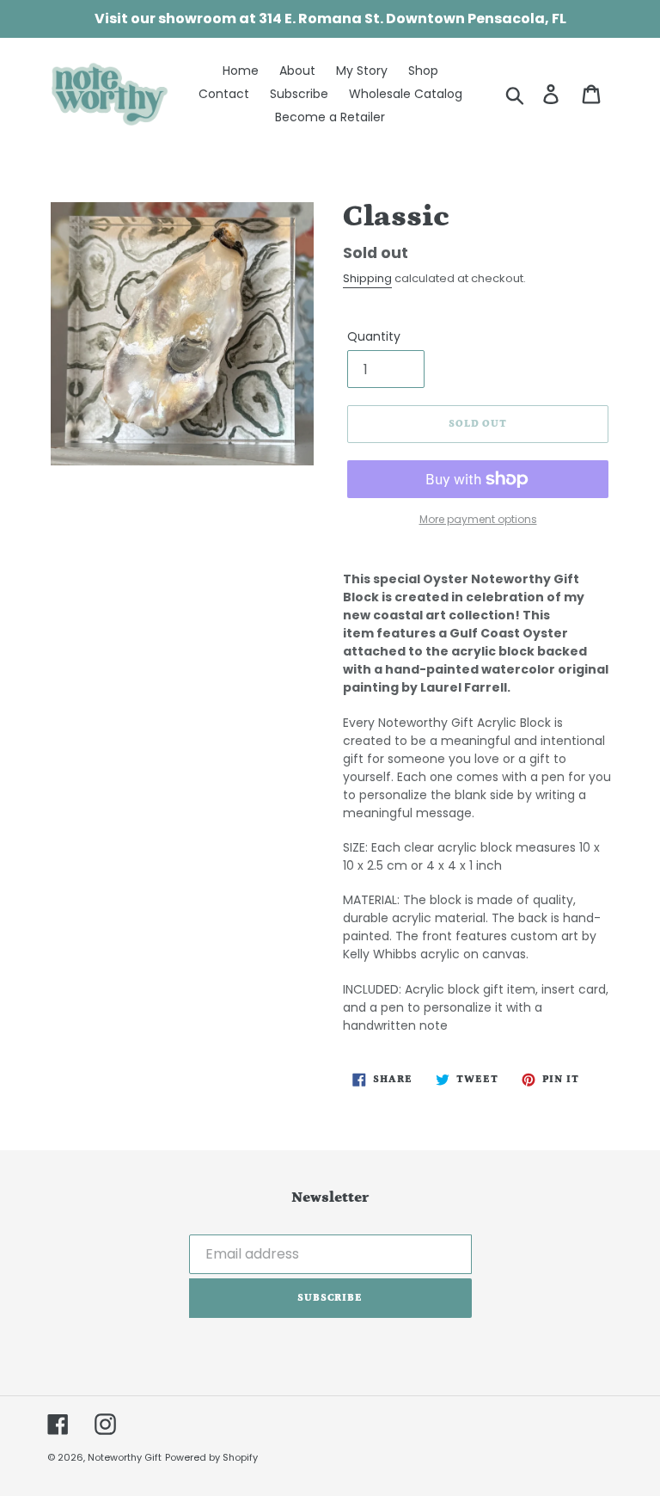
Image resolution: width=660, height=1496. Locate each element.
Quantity (373, 336)
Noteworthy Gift (125, 1457)
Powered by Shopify (211, 1457)
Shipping (367, 278)
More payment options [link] (478, 519)
